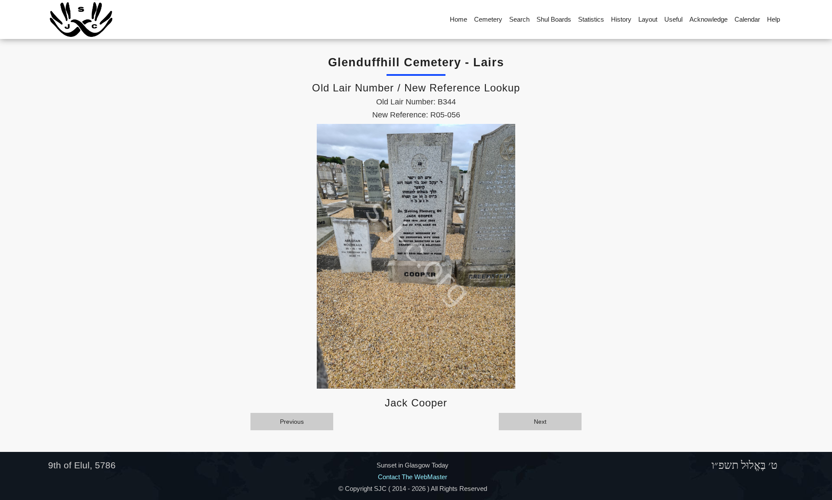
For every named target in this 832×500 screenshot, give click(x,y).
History (621, 19)
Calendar (747, 19)
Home (458, 19)
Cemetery (488, 19)
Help (773, 19)
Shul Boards (553, 19)
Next (540, 421)
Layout (647, 19)
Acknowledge (708, 19)
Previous (292, 421)
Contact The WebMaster (412, 477)
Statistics (591, 19)
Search (519, 19)
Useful (673, 19)
